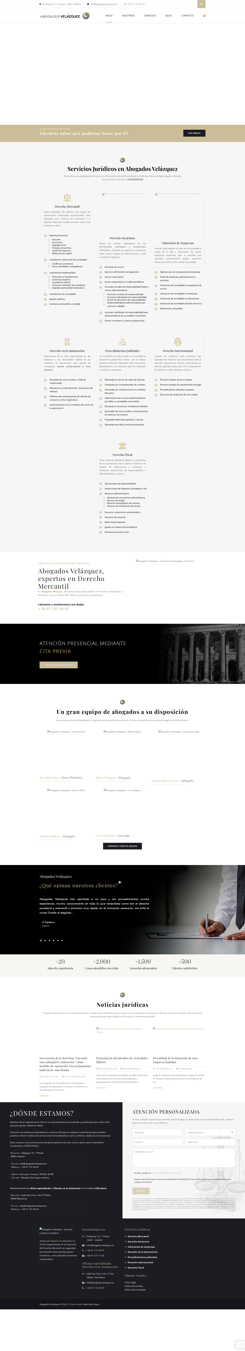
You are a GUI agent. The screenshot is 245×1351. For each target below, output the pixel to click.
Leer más (45, 1096)
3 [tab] (49, 940)
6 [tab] (62, 940)
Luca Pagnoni (105, 835)
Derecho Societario (122, 238)
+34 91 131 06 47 (136, 4)
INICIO (108, 15)
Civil (66, 1076)
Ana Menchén (49, 777)
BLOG (168, 15)
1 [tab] (41, 940)
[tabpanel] (94, 915)
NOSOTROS (128, 15)
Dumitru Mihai (49, 836)
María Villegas (105, 778)
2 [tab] (45, 940)
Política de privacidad (173, 1173)
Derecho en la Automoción (67, 351)
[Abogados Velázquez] (65, 15)
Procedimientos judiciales (142, 1257)
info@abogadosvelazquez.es (104, 4)
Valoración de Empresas (178, 243)
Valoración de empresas (141, 1246)
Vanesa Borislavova (165, 780)
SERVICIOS (150, 15)
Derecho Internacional (178, 351)
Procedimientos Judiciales (122, 351)
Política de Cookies (134, 1286)
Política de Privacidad (135, 1289)
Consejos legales (185, 1068)
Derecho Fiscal (122, 455)
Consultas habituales (77, 1076)
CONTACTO (187, 15)
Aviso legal (155, 1173)
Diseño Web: (76, 1304)
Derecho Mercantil (67, 206)
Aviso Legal (130, 1282)
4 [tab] (53, 940)
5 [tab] (58, 940)
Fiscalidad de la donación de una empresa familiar (175, 1060)
